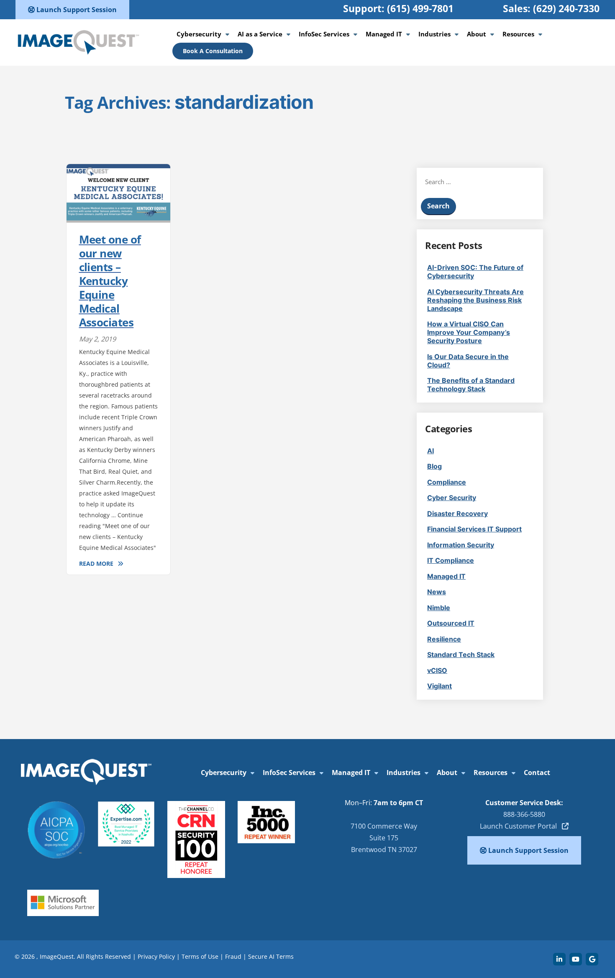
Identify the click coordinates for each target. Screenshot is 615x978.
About (476, 34)
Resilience (444, 639)
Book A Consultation (213, 51)
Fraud (233, 956)
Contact (537, 772)
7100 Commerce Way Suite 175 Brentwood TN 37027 (384, 837)
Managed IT (384, 34)
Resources (518, 34)
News (436, 592)
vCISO (437, 670)
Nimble (438, 607)
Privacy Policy (156, 956)
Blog (434, 466)
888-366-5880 (524, 814)
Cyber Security (451, 497)
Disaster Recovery (457, 513)
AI (430, 451)
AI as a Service (260, 34)
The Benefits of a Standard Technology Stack (471, 384)
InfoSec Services (324, 34)
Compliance (446, 482)
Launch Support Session (76, 9)
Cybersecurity (199, 34)
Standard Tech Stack (461, 654)
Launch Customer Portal (521, 826)
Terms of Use (200, 956)
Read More (96, 563)
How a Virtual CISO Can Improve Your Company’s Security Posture (468, 332)
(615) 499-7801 (420, 8)
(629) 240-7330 (566, 8)
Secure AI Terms (271, 956)
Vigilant (439, 686)
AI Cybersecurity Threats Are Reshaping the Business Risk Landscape (475, 300)
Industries (434, 34)
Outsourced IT (450, 623)
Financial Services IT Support (474, 529)
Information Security (460, 545)
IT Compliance (450, 560)
